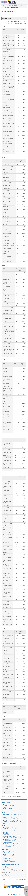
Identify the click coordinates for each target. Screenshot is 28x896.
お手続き (5, 833)
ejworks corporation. (13, 894)
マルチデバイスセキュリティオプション (13, 814)
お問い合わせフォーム (8, 875)
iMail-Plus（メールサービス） (10, 828)
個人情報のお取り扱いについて (14, 881)
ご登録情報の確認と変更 (9, 840)
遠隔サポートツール (9, 857)
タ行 (16, 21)
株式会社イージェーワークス (11, 864)
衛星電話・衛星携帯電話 (20, 23)
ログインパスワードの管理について (13, 837)
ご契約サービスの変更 (9, 845)
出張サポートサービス (9, 854)
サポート (5, 849)
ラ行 (12, 23)
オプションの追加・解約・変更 (11, 843)
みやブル (6, 816)
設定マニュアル (7, 858)
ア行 (4, 21)
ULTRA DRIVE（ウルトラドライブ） (12, 827)
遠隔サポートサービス (9, 855)
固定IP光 (6, 804)
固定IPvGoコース (8, 807)
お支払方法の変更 (8, 842)
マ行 (4, 23)
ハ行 (24, 21)
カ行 (8, 21)
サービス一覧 (6, 802)
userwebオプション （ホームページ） (12, 830)
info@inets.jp (6, 874)
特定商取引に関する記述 (10, 879)
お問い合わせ (7, 860)
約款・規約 (6, 834)
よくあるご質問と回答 (9, 851)
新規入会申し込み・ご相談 (10, 836)
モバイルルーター (8, 808)
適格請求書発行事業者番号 (10, 861)
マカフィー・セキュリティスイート (12, 818)
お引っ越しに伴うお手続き (10, 839)
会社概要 (3, 879)
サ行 (12, 21)
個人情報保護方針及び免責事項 (20, 879)
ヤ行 (8, 23)
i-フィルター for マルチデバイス (11, 820)
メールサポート (7, 852)
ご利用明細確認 (7, 846)
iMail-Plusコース (7, 810)
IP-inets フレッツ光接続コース (10, 805)
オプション (6, 813)
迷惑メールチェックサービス (10, 817)
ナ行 (20, 21)
